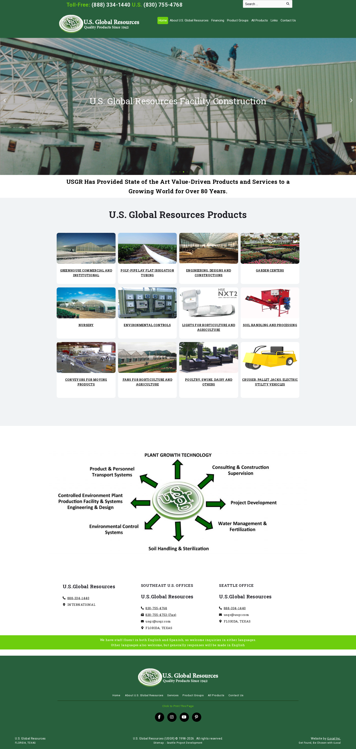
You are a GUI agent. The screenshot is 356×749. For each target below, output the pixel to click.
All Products (259, 20)
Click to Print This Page (177, 706)
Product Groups (237, 20)
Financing (217, 20)
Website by (326, 738)
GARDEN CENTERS (270, 270)
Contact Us (288, 20)
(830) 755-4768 (163, 5)
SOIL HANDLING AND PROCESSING (270, 325)
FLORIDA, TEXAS (25, 742)
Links (274, 20)
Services (172, 695)
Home (163, 20)
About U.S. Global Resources (189, 20)
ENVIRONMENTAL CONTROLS (147, 325)
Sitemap (158, 742)
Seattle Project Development (185, 742)
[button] (4, 100)
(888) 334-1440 (111, 5)
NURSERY (86, 325)
